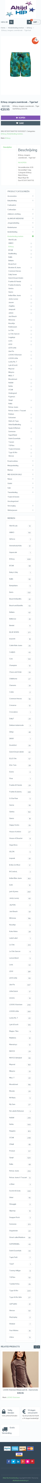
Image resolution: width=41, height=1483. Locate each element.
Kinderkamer (12, 227)
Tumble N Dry (20, 1284)
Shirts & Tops (13, 421)
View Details (20, 1364)
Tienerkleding (12, 492)
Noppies (20, 1131)
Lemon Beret (20, 958)
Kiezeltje (11, 323)
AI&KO (10, 243)
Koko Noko (20, 931)
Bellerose (20, 619)
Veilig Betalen (11, 1411)
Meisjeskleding (13, 465)
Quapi (10, 400)
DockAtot (20, 745)
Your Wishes (20, 1330)
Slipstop (20, 1211)
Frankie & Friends (14, 281)
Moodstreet (12, 379)
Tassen (11, 442)
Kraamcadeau (13, 461)
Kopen (22, 117)
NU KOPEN (22, 162)
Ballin (10, 257)
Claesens (20, 685)
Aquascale (20, 552)
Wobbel (20, 1324)
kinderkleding (12, 232)
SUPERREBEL (20, 1244)
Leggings (11, 337)
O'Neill (20, 1144)
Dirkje (20, 732)
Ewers (20, 772)
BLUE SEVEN (20, 632)
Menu (3, 22)
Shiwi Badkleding (14, 424)
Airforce (20, 539)
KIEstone (11, 320)
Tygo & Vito (12, 452)
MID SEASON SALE (15, 474)
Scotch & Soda (20, 1191)
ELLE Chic (20, 758)
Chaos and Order (20, 672)
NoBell (10, 383)
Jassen (11, 302)
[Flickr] (27, 1461)
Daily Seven (12, 274)
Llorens (20, 998)
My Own (20, 1104)
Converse (20, 705)
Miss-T (20, 1078)
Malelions (20, 1038)
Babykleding (12, 201)
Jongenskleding (13, 223)
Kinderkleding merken (15, 134)
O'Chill (10, 390)
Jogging (11, 306)
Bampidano (20, 585)
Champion (20, 665)
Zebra (20, 1337)
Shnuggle (20, 1204)
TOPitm (11, 445)
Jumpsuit (11, 309)
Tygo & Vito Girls (20, 1297)
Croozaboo (20, 712)
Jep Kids (20, 905)
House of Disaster (20, 838)
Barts (20, 592)
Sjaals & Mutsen (14, 428)
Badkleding (12, 254)
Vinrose (11, 456)
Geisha (10, 288)
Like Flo (11, 351)
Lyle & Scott (12, 365)
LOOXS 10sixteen (20, 1004)
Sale (9, 488)
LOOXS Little (13, 358)
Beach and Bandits (20, 605)
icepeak (20, 858)
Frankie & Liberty (14, 285)
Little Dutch (20, 991)
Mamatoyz (20, 1044)
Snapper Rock (20, 1217)
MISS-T (11, 376)
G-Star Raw (20, 798)
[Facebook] (9, 1461)
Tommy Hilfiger (20, 1270)
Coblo (20, 692)
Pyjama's (11, 397)
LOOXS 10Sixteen (15, 355)
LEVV (10, 344)
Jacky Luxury (13, 299)
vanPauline (20, 1304)
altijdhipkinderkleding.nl (20, 1480)
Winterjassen (12, 510)
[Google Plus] (23, 1461)
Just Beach (12, 316)
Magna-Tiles (20, 1031)
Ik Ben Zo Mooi (20, 865)
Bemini (20, 625)
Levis (20, 964)
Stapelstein (20, 1231)
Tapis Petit (20, 1257)
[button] (36, 40)
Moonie (20, 1091)
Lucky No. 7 (12, 362)
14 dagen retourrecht (33, 1411)
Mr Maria (20, 1097)
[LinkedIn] (18, 1461)
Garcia (20, 805)
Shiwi (20, 1197)
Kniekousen (12, 327)
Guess (10, 292)
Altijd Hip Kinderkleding (10, 1478)
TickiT (20, 1264)
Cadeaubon (12, 205)
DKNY (20, 738)
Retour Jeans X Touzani (20, 1177)
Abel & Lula (12, 240)
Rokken (11, 414)
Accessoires (12, 196)
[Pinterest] (32, 1461)
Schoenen (12, 417)
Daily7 (20, 718)
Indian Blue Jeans (14, 295)
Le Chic (11, 330)
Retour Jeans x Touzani (17, 411)
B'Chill (10, 250)
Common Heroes (14, 271)
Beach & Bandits (20, 599)
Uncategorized (13, 501)
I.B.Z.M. (20, 851)
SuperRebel (12, 435)
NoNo (10, 386)
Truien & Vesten (14, 449)
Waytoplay (20, 1317)
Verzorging (12, 506)
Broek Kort (12, 264)
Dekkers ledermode (20, 725)
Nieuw (10, 479)
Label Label (20, 938)
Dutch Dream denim (20, 752)
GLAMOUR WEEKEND (16, 218)
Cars (20, 659)
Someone (12, 431)
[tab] (9, 147)
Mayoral (11, 369)
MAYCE (20, 1051)
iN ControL (20, 871)
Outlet (10, 483)
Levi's (10, 341)
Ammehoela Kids (20, 545)
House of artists (20, 831)
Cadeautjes (12, 209)
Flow (20, 778)
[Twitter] (13, 1461)
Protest (20, 1151)
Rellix (10, 404)
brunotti (20, 639)
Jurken (10, 313)
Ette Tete (20, 765)
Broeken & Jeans (14, 267)
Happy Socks (20, 825)
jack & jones (20, 891)
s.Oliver (20, 1184)
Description (7, 147)
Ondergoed (12, 393)
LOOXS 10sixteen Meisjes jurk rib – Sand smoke (20, 1390)
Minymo (11, 372)
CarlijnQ (20, 652)
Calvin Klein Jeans (20, 645)
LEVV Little (12, 348)
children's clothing (14, 214)
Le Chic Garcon (13, 334)
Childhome (20, 679)
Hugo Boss (20, 845)
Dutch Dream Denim (15, 278)
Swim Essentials (14, 438)
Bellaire (11, 260)
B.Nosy (3, 134)
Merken (10, 470)
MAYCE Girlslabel (20, 1058)
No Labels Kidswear (20, 1111)
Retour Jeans (13, 407)
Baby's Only (20, 572)
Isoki (20, 885)
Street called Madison (20, 1237)
